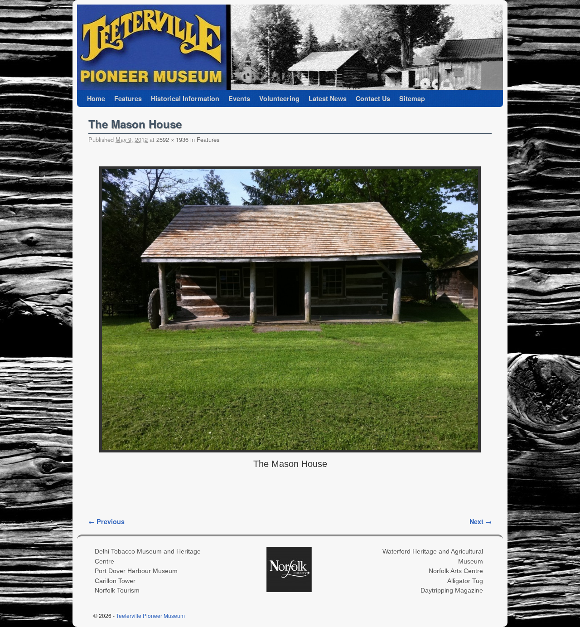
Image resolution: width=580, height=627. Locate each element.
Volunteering (279, 98)
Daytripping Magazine (451, 590)
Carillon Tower (115, 580)
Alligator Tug (465, 580)
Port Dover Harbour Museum (136, 570)
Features (128, 98)
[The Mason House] (290, 309)
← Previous (106, 521)
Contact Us (373, 98)
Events (239, 98)
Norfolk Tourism (117, 590)
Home (96, 98)
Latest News (328, 98)
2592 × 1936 (172, 139)
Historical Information (185, 98)
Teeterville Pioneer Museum (150, 615)
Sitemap (412, 98)
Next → (480, 521)
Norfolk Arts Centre (456, 570)
